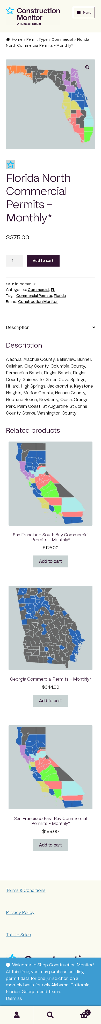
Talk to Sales (18, 935)
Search (50, 1015)
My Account (17, 1015)
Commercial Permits (34, 295)
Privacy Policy (20, 912)
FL (53, 289)
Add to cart (43, 260)
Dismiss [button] (14, 998)
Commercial (62, 39)
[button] (87, 67)
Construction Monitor (38, 301)
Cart (78, 1011)
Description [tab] (18, 327)
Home (17, 39)
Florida (60, 295)
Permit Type (37, 39)
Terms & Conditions (26, 890)
